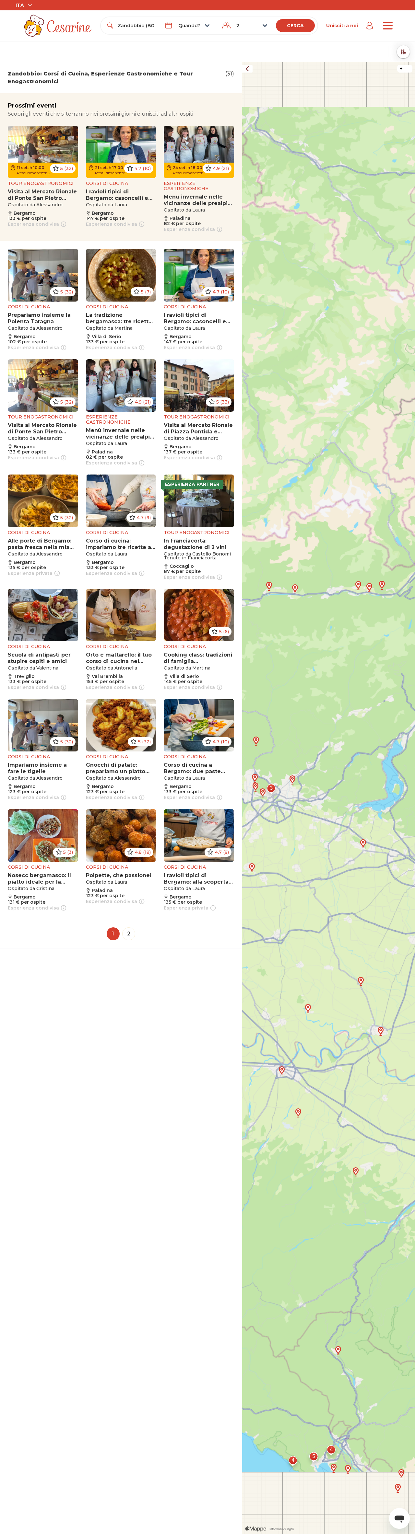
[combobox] (135, 25)
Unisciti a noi (342, 26)
